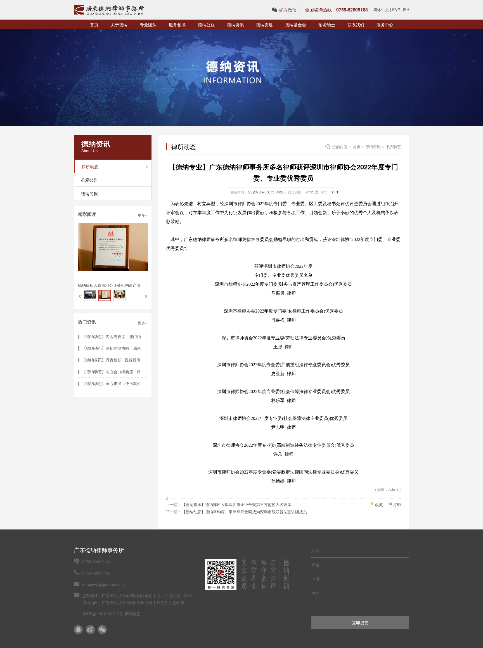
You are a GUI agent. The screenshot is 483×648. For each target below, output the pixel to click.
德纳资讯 (235, 24)
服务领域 (177, 24)
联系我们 (355, 24)
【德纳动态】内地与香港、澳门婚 (111, 336)
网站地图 (133, 613)
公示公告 (89, 180)
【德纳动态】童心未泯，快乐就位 (111, 383)
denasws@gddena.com (103, 584)
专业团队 (148, 24)
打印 (397, 504)
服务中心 (385, 24)
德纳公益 (206, 24)
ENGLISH (400, 9)
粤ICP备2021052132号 (102, 613)
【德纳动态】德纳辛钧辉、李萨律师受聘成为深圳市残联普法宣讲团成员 (244, 511)
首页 (94, 24)
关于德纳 (119, 24)
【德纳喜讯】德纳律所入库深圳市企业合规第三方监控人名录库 (236, 504)
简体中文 (381, 9)
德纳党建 (264, 24)
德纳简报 (89, 193)
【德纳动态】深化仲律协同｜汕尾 (111, 348)
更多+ (142, 215)
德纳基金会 (295, 24)
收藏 (379, 504)
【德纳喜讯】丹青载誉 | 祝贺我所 (111, 360)
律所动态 (393, 146)
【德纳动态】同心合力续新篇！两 (111, 371)
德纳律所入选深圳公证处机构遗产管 (109, 285)
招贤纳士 (326, 24)
